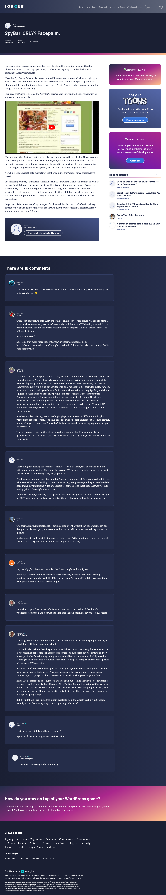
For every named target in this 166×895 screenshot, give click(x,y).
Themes (9, 847)
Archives (22, 839)
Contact (35, 858)
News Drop (59, 843)
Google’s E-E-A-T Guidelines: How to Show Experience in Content (137, 205)
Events (22, 843)
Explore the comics (135, 120)
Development (84, 839)
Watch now (135, 160)
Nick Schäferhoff (123, 187)
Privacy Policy (48, 858)
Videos (51, 847)
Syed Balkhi (21, 564)
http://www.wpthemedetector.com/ (66, 342)
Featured (34, 843)
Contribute (24, 858)
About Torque (10, 858)
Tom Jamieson (22, 604)
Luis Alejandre (22, 635)
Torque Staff (121, 229)
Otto (18, 284)
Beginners (36, 839)
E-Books (10, 843)
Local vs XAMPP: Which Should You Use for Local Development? (138, 183)
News (46, 843)
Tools (20, 847)
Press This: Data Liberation (130, 215)
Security (85, 843)
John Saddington (18, 26)
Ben (18, 520)
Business (51, 839)
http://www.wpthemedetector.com (92, 649)
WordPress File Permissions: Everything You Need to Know (138, 194)
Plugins (73, 843)
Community (9, 42)
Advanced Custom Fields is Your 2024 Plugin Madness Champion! (138, 225)
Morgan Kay (21, 371)
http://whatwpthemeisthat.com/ (33, 345)
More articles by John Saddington (43, 233)
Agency (9, 839)
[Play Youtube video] (52, 127)
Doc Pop (119, 218)
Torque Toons (35, 847)
